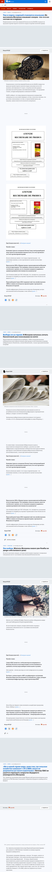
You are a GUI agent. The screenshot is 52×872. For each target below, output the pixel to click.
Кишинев (15, 8)
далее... (9, 262)
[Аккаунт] (50, 1)
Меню (2, 1)
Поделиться (45, 50)
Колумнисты (30, 8)
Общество (9, 12)
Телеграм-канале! (26, 243)
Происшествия (22, 8)
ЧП (7, 733)
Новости (9, 8)
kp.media (45, 296)
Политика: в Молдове (11, 539)
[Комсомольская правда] (9, 1)
